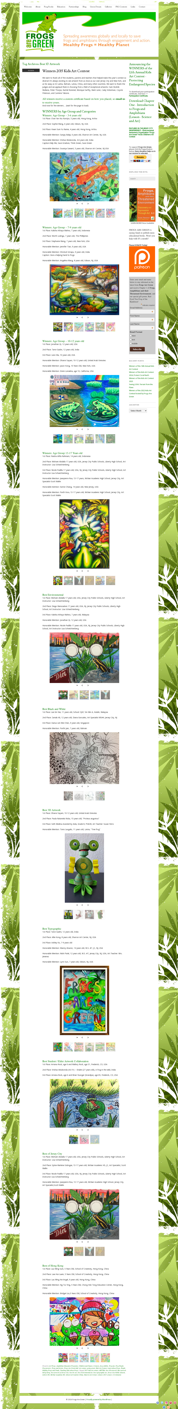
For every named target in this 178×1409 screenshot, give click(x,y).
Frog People (119, 1366)
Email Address (141, 308)
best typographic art (100, 1372)
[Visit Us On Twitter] (162, 1404)
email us (120, 99)
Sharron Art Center (90, 1375)
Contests (96, 1366)
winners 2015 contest (105, 1375)
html (133, 336)
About (37, 7)
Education (61, 7)
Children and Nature (86, 1366)
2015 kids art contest (91, 1370)
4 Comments (117, 1375)
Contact (142, 7)
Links (133, 7)
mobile (135, 343)
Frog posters (46, 1368)
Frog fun (112, 1366)
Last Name (141, 324)
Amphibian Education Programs (67, 1366)
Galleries (108, 7)
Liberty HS (46, 1375)
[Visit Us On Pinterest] (170, 1404)
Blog (84, 7)
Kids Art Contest (101, 1368)
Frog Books (48, 7)
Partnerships (74, 7)
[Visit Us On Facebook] (157, 1404)
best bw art (73, 1372)
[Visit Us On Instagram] (166, 1404)
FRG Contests (121, 7)
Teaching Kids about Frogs (69, 1370)
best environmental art (85, 1372)
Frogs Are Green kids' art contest (75, 1368)
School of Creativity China (74, 1375)
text (133, 340)
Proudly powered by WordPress (98, 1400)
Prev (82, 203)
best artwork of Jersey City (60, 1372)
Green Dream (95, 7)
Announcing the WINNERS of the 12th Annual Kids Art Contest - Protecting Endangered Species (142, 74)
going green (91, 1368)
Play (77, 203)
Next (88, 203)
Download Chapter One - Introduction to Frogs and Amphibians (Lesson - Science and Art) (141, 111)
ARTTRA (102, 1370)
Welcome (28, 7)
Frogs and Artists (57, 1368)
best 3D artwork (111, 1370)
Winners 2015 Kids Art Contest (66, 71)
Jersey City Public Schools (116, 1372)
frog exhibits (104, 1366)
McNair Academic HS (57, 1375)
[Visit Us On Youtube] (175, 1404)
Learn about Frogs (114, 1368)
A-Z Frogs (52, 1366)
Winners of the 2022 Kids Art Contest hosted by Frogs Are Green (140, 393)
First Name (141, 316)
